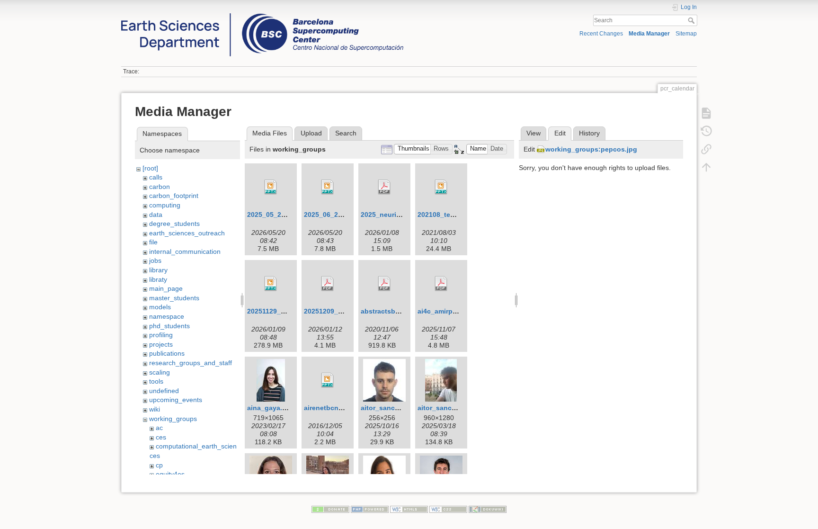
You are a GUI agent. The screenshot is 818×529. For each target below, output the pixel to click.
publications (167, 353)
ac (159, 427)
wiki (154, 409)
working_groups (173, 418)
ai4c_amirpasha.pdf (449, 311)
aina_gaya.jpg (270, 408)
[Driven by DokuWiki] (488, 508)
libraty (158, 279)
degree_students (174, 223)
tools (156, 381)
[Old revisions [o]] (706, 131)
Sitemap (686, 33)
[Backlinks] (706, 149)
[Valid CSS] (448, 508)
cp (159, 465)
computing (164, 205)
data (155, 214)
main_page (166, 288)
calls (155, 177)
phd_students (169, 326)
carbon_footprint (173, 195)
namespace (166, 316)
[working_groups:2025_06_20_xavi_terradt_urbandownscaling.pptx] (327, 187)
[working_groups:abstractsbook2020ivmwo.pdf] (384, 283)
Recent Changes (601, 33)
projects (161, 344)
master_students (174, 298)
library (158, 270)
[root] (150, 168)
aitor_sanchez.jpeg (391, 408)
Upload (311, 133)
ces (161, 437)
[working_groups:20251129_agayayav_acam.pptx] (270, 283)
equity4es (170, 474)
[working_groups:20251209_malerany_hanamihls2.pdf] (327, 283)
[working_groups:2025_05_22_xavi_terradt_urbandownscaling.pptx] (270, 187)
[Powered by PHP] (370, 508)
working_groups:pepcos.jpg (591, 149)
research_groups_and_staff (190, 363)
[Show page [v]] (706, 113)
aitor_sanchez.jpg (446, 408)
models (160, 307)
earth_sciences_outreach (187, 233)
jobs (155, 260)
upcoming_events (175, 399)
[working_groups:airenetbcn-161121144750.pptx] (327, 380)
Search (692, 20)
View (533, 133)
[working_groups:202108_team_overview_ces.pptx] (441, 187)
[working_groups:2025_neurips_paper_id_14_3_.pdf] (384, 187)
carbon (159, 186)
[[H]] (262, 15)
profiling (161, 335)
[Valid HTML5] (409, 508)
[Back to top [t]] (706, 167)
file (153, 242)
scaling (159, 372)
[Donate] (330, 508)
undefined (164, 391)
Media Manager (649, 33)
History (589, 133)
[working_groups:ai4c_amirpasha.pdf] (441, 283)
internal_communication (185, 251)
